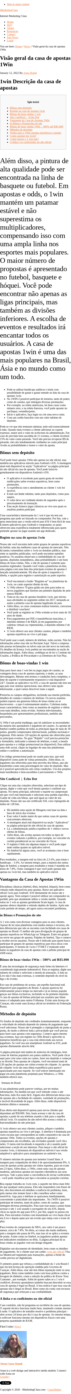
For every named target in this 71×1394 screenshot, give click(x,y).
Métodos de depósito (21, 129)
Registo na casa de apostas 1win (27, 111)
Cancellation (54, 1389)
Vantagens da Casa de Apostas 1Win (29, 120)
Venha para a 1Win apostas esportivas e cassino (35, 132)
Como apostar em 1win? (23, 135)
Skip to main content (18, 4)
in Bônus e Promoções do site (26, 123)
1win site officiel (55, 1251)
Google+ (5, 1376)
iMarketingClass (9, 10)
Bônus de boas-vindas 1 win (25, 114)
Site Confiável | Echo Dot (24, 117)
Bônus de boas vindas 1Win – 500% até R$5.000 (36, 126)
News (17, 1326)
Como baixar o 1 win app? (24, 139)
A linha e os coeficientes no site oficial (30, 142)
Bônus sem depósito (21, 107)
